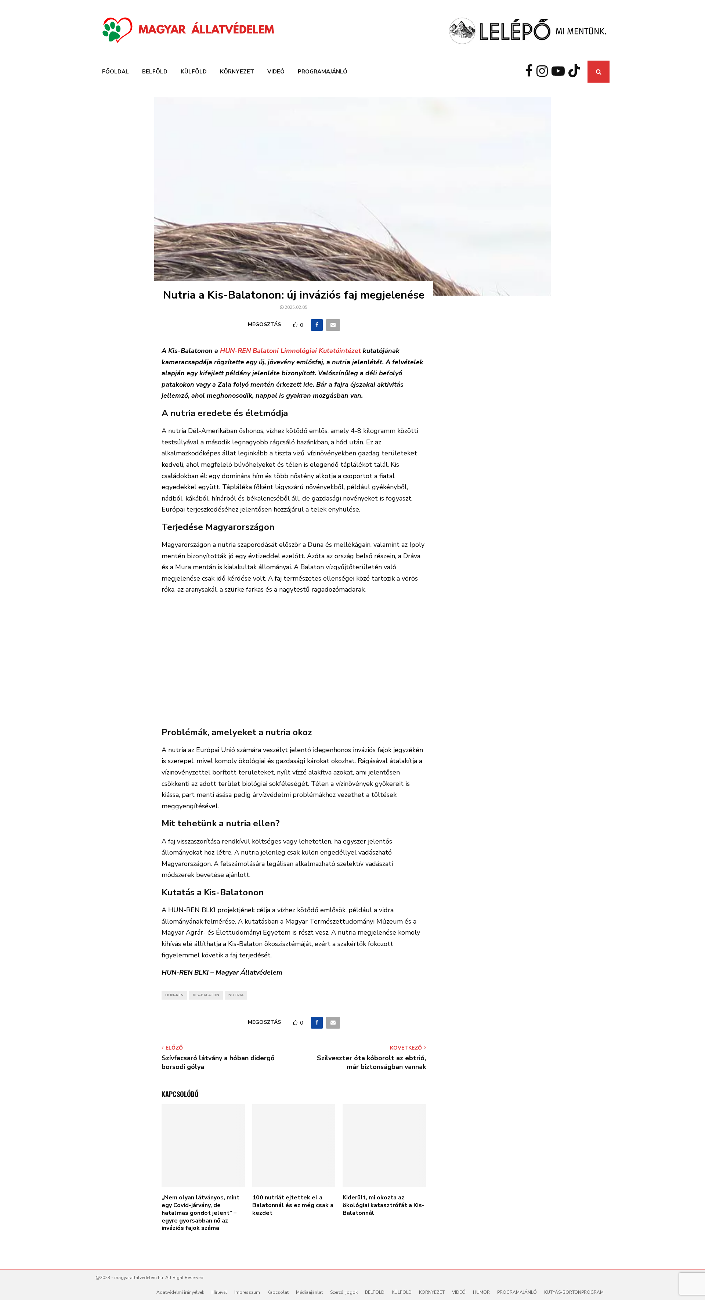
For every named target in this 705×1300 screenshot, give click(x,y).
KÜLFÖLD (194, 71)
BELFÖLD (154, 71)
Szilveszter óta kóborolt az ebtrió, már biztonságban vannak (371, 1062)
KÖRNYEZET (237, 71)
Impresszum (247, 1292)
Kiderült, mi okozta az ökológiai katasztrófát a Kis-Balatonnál (383, 1205)
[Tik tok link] (576, 72)
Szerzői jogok (344, 1292)
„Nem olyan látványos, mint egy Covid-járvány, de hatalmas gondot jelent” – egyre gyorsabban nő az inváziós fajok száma (200, 1213)
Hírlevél (219, 1292)
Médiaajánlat (309, 1292)
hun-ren (174, 995)
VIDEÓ (276, 71)
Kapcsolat (278, 1292)
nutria (235, 995)
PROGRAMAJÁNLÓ (322, 71)
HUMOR (481, 1292)
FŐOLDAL (115, 71)
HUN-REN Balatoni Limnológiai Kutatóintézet (290, 350)
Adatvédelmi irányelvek (180, 1292)
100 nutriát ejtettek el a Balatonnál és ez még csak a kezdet (292, 1205)
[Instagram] (544, 72)
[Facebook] (530, 72)
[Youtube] (560, 72)
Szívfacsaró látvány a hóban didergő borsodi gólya (218, 1062)
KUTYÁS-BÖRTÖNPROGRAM (574, 1292)
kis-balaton (206, 995)
